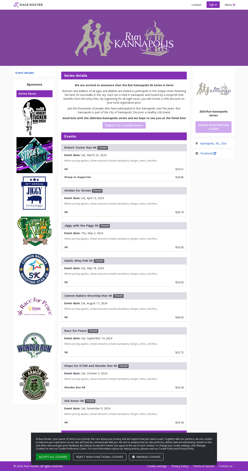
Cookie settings (157, 466)
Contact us (225, 466)
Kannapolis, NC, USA (213, 143)
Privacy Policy (179, 466)
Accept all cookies (53, 457)
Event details (25, 73)
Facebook (207, 153)
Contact (197, 5)
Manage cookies (148, 457)
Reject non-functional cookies (99, 457)
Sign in (213, 4)
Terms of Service (203, 466)
